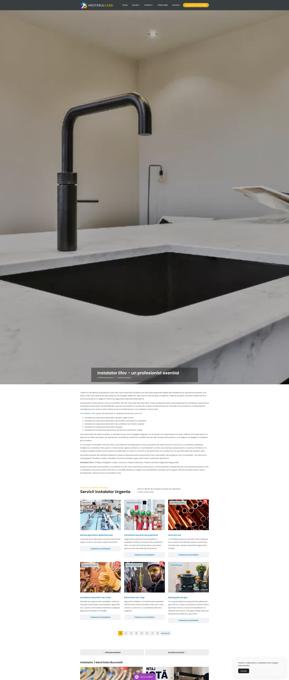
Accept (244, 671)
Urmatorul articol (176, 652)
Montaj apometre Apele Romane (96, 535)
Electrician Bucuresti (106, 378)
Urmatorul (165, 633)
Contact (176, 5)
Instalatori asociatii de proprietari (141, 535)
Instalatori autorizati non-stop (95, 597)
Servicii (135, 5)
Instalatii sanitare (89, 565)
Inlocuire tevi (174, 535)
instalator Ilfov (89, 413)
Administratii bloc (133, 503)
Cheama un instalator (100, 548)
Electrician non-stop (134, 597)
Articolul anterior (113, 652)
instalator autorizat (124, 378)
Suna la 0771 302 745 (196, 5)
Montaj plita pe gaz (177, 597)
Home (125, 5)
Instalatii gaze (176, 565)
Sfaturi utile (163, 5)
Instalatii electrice (134, 565)
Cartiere (148, 5)
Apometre (86, 503)
